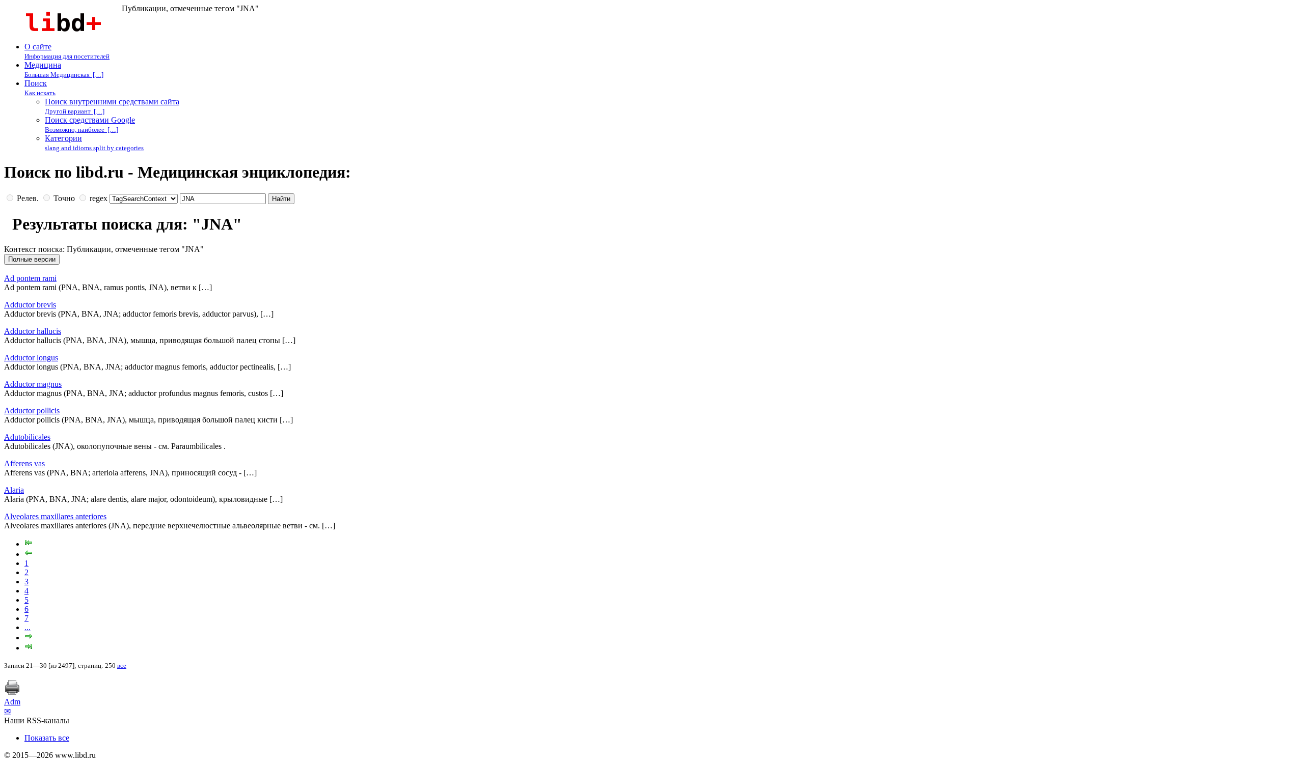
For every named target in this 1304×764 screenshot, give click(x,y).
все (121, 665)
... (27, 627)
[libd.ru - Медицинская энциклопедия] (63, 37)
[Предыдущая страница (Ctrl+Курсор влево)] (28, 554)
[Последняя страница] (28, 647)
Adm (12, 701)
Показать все (46, 737)
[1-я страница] (28, 544)
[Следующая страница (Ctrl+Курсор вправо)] (28, 637)
